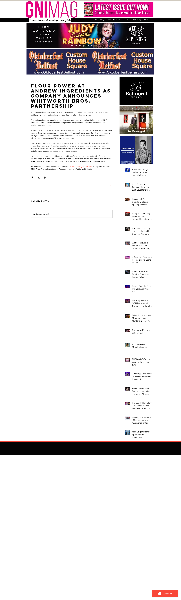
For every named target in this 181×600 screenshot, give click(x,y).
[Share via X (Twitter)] (38, 177)
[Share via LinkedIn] (45, 177)
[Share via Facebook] (32, 177)
